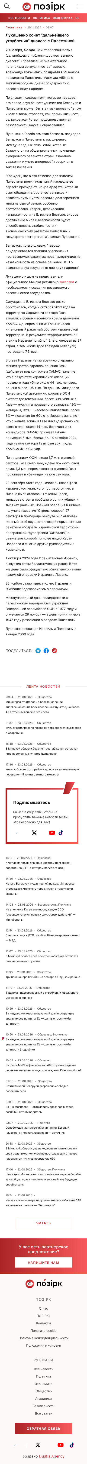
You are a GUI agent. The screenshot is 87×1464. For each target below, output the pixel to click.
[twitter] (34, 832)
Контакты (43, 1323)
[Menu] (80, 6)
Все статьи (43, 1413)
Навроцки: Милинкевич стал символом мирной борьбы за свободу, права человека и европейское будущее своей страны (43, 1179)
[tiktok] (60, 832)
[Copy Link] (54, 650)
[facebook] (25, 832)
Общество (43, 1391)
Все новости (19, 18)
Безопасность (43, 1406)
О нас (43, 1308)
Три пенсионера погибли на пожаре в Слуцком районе (43, 977)
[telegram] (16, 832)
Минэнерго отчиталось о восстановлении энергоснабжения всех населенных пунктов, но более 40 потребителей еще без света (43, 707)
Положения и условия (43, 1345)
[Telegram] (38, 650)
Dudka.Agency (51, 1456)
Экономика (63, 18)
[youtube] (51, 832)
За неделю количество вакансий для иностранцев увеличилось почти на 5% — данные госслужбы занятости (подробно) (40, 1044)
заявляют (66, 282)
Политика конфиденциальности (43, 1338)
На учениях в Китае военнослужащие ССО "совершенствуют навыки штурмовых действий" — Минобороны (40, 914)
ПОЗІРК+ (43, 1316)
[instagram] (43, 832)
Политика (41, 18)
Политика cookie (43, 1330)
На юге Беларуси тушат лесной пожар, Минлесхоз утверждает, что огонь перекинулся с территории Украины (40, 888)
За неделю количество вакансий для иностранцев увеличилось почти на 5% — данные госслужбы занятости (40, 1018)
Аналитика (43, 1398)
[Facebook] (46, 650)
